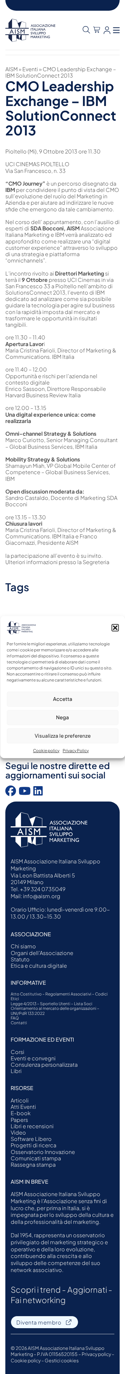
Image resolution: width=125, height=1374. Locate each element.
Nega (62, 717)
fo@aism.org (43, 896)
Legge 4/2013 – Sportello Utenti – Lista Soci (51, 1003)
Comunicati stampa (36, 1158)
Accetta (62, 699)
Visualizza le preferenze (63, 735)
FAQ (15, 1018)
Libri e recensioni (32, 1126)
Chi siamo (23, 946)
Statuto (20, 959)
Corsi (17, 1052)
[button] (115, 627)
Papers (19, 1120)
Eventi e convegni (33, 1058)
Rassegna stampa (33, 1164)
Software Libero (31, 1139)
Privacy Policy (76, 750)
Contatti (19, 1023)
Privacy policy (96, 1354)
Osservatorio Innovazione (43, 1152)
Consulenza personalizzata (44, 1064)
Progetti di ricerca (33, 1145)
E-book (21, 1113)
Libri (16, 1071)
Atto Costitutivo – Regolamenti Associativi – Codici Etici (59, 996)
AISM (11, 69)
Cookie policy (46, 750)
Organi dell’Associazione (42, 953)
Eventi (30, 69)
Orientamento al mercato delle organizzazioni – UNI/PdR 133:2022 (55, 1011)
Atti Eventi (23, 1106)
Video (18, 1132)
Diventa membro (38, 1322)
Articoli (20, 1100)
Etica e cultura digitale (39, 965)
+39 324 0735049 (42, 888)
